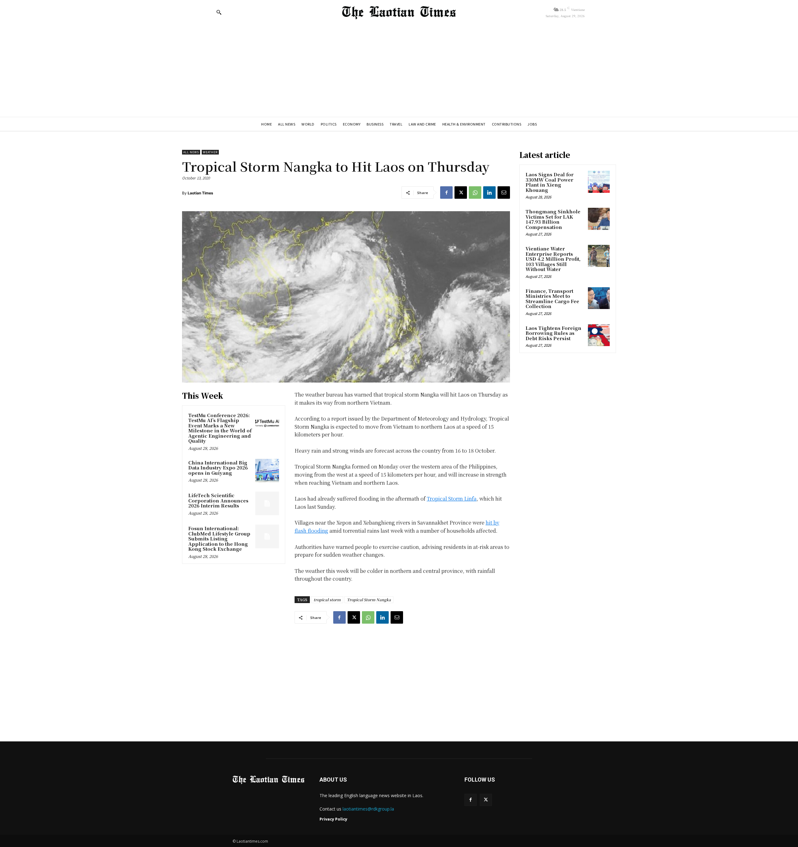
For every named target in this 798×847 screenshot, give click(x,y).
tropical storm (327, 599)
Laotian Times (200, 193)
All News (191, 152)
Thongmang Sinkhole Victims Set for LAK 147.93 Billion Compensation (553, 219)
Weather (210, 152)
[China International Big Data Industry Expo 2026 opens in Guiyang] (267, 471)
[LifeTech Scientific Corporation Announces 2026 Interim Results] (267, 503)
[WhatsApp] (475, 192)
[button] (218, 12)
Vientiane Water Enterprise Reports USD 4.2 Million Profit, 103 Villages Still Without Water (553, 258)
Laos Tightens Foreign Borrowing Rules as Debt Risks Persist (553, 333)
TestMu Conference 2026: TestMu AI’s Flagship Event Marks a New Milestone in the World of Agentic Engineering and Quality (220, 428)
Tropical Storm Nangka (369, 599)
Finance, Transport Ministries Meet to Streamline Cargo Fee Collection (552, 299)
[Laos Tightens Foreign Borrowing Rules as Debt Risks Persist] (599, 335)
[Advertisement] (399, 70)
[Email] (504, 192)
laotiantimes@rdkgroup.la (368, 809)
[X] (460, 192)
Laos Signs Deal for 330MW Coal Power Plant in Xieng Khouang (550, 182)
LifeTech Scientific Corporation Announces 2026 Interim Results (218, 500)
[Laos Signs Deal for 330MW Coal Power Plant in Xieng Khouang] (599, 182)
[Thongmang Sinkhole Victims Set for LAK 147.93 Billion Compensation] (599, 219)
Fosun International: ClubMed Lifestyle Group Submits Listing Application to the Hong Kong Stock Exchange (219, 538)
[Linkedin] (489, 192)
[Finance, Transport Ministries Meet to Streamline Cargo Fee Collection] (599, 298)
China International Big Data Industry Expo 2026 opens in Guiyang (218, 467)
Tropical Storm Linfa (452, 498)
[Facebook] (446, 192)
